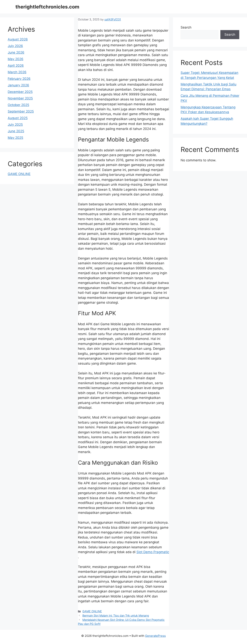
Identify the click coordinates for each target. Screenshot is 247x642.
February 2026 (19, 79)
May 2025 (15, 138)
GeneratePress (155, 636)
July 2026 (15, 46)
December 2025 (20, 92)
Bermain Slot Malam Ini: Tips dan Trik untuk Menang (115, 615)
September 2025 (21, 111)
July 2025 (15, 124)
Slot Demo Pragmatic (152, 552)
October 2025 (18, 105)
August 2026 (18, 39)
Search (186, 27)
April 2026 (16, 65)
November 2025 (20, 98)
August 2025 (18, 118)
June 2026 (16, 52)
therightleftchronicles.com (47, 7)
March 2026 (17, 72)
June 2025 (16, 131)
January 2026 (18, 85)
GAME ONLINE (92, 611)
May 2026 (15, 59)
